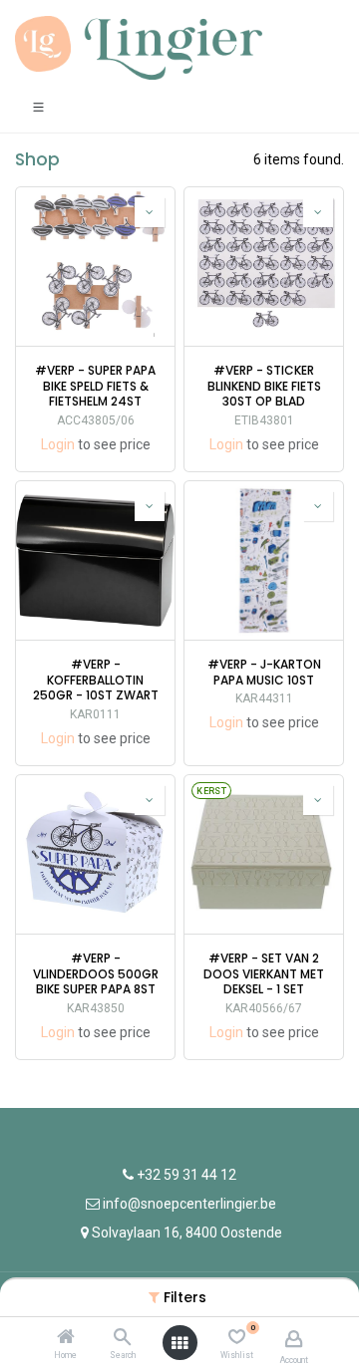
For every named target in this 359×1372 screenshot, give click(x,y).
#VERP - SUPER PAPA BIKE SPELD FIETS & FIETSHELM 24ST (95, 386)
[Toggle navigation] (38, 106)
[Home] (66, 1338)
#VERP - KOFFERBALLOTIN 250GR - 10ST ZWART (96, 680)
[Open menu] (179, 1343)
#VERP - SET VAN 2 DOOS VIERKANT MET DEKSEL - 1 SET (263, 974)
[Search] (122, 1338)
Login (58, 444)
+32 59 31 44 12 (185, 1175)
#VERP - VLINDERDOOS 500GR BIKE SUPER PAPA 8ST (96, 974)
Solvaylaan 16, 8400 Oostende (187, 1232)
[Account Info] (293, 1338)
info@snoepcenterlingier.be (189, 1204)
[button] (150, 212)
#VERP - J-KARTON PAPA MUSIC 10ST (264, 672)
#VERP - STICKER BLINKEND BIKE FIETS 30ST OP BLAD (264, 386)
